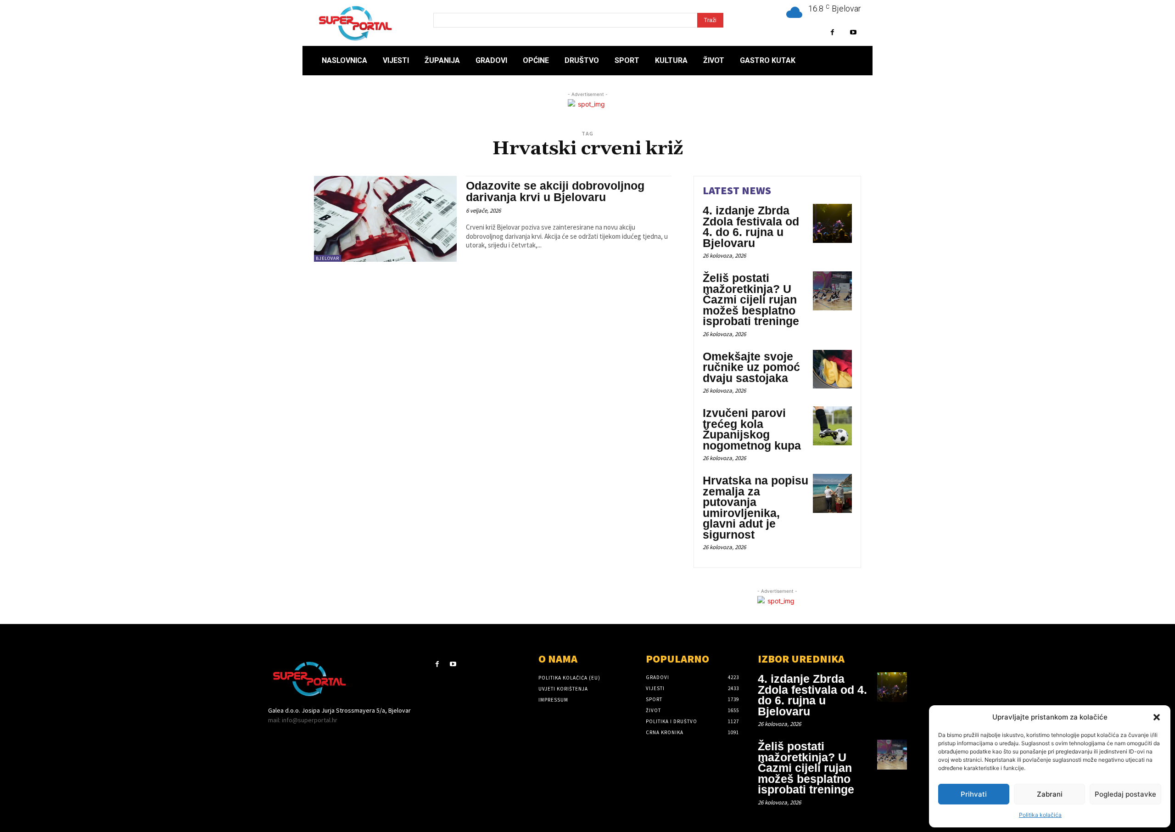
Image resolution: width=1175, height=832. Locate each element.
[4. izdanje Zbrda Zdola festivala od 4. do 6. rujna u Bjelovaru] (832, 223)
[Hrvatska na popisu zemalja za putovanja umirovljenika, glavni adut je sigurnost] (832, 493)
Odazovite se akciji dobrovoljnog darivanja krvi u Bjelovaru (555, 191)
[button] (1156, 717)
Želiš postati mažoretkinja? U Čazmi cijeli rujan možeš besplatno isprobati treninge (751, 299)
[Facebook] (832, 32)
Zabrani (1050, 794)
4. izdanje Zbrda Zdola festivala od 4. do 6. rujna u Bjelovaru (751, 226)
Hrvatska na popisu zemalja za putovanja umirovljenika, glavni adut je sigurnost (755, 507)
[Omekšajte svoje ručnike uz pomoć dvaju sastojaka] (832, 369)
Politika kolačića (1040, 814)
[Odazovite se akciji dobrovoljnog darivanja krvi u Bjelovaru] (385, 219)
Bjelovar (327, 258)
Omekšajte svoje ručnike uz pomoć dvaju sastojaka (751, 367)
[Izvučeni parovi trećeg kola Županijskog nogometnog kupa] (832, 425)
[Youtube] (853, 32)
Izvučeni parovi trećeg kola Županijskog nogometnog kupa (752, 429)
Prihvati (974, 794)
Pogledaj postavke (1125, 794)
